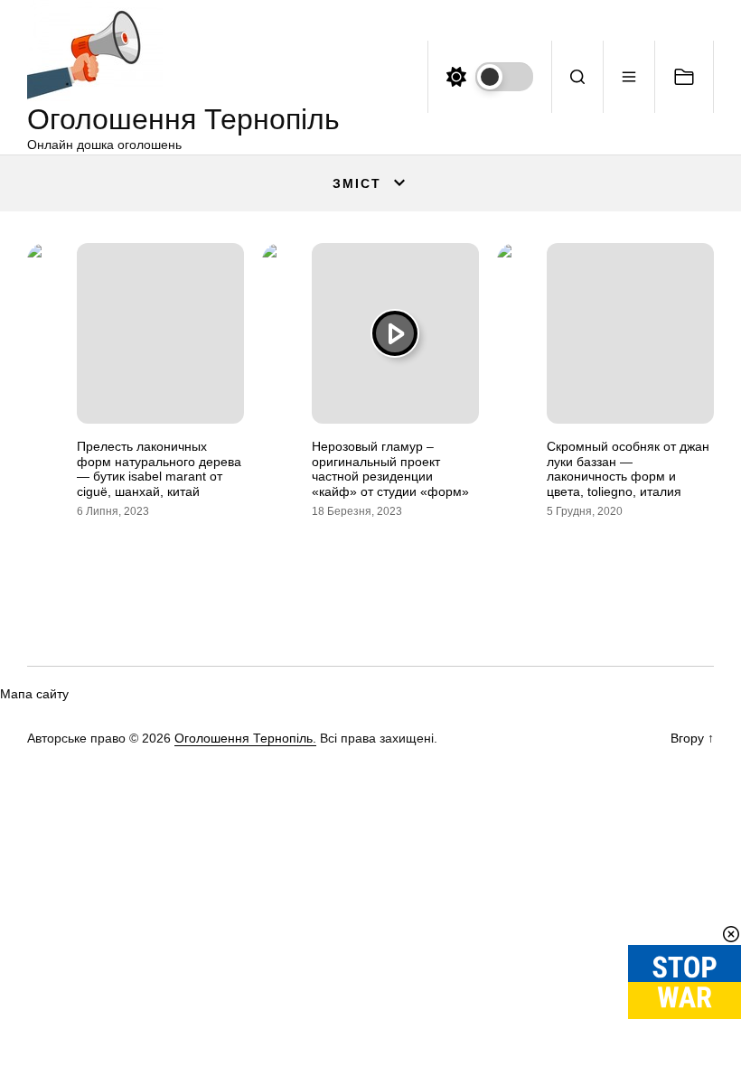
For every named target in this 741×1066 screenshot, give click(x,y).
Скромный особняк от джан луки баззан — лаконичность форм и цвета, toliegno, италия (628, 469)
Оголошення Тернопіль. (245, 738)
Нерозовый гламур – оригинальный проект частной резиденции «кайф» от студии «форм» (390, 469)
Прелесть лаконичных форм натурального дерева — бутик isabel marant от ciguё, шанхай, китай (159, 469)
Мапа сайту (34, 694)
